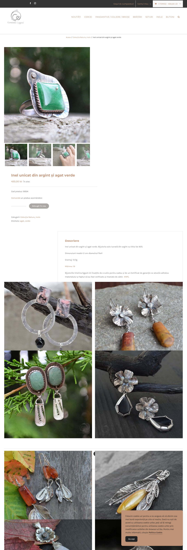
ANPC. (126, 277)
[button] (179, 17)
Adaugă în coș (39, 206)
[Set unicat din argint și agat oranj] (48, 495)
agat (22, 221)
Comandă (16, 198)
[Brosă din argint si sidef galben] (139, 495)
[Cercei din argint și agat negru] (139, 394)
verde (27, 221)
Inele (38, 217)
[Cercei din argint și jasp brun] (139, 326)
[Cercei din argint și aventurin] (48, 394)
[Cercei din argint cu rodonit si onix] (48, 326)
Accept (131, 539)
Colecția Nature (27, 217)
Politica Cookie (155, 532)
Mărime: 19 (70, 266)
